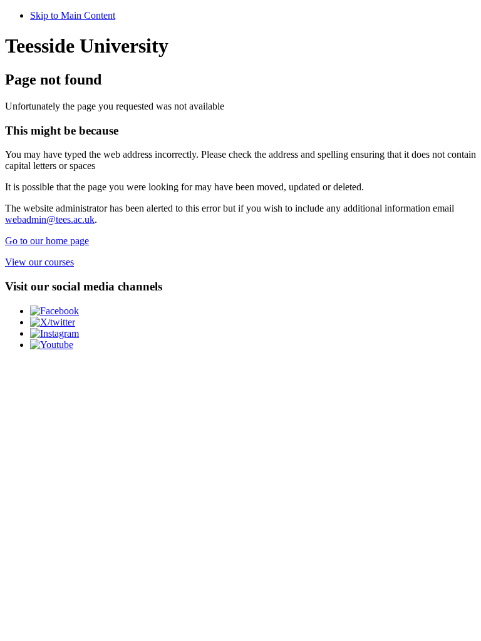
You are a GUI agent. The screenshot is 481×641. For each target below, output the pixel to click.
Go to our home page (47, 240)
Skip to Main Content (72, 15)
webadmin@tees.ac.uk (50, 219)
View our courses (39, 262)
